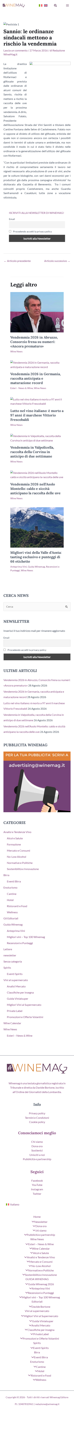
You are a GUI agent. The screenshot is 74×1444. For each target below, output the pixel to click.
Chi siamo (37, 1141)
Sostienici (37, 1150)
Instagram (37, 1189)
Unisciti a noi (37, 1154)
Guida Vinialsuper (17, 998)
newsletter (9, 955)
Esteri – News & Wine (19, 1035)
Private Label (14, 1010)
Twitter (37, 1193)
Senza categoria (12, 961)
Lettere (7, 949)
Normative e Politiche (20, 862)
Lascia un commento (15, 50)
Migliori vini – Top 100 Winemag (26, 936)
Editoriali (37, 1301)
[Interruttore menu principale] (67, 5)
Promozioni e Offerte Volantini (25, 1017)
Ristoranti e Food (17, 906)
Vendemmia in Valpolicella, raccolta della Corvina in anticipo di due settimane (32, 451)
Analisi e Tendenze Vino (17, 832)
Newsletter (40, 1221)
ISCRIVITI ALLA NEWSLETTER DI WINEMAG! (36, 212)
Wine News (16, 351)
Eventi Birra (14, 881)
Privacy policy (37, 1113)
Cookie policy (37, 1122)
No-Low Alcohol (16, 856)
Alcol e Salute (15, 838)
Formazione (14, 844)
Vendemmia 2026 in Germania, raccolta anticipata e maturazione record (35, 378)
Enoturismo (10, 887)
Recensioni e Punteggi (20, 943)
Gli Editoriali (10, 918)
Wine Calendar (12, 1023)
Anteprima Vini (18, 566)
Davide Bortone (40, 1306)
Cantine (11, 893)
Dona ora (37, 1146)
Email (12, 219)
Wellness (12, 912)
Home (37, 1216)
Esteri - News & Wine (21, 388)
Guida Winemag (36, 566)
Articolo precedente (17, 260)
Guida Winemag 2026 (41, 1284)
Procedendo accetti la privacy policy (32, 231)
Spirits (7, 967)
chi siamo (40, 1230)
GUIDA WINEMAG (37, 1279)
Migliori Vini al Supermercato (24, 1004)
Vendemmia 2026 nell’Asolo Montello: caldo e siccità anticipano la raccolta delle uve (35, 488)
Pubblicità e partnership (37, 1159)
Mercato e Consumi (18, 850)
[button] (55, 5)
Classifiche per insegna (20, 992)
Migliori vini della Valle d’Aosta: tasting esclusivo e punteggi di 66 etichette (36, 556)
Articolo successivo (57, 260)
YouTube (37, 1184)
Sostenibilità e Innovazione (23, 868)
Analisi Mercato (16, 986)
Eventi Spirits (15, 973)
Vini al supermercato (15, 980)
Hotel (10, 899)
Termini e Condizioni (37, 1117)
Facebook (37, 1180)
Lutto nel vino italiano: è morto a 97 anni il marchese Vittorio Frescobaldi (37, 415)
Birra (6, 875)
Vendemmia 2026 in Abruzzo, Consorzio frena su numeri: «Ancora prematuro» (34, 341)
